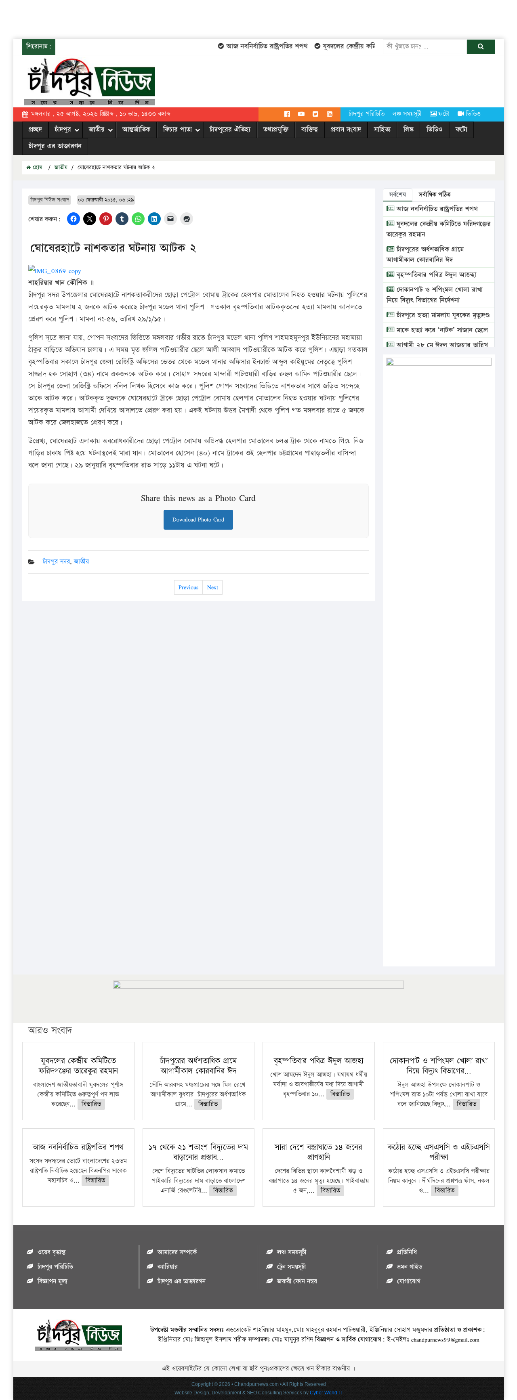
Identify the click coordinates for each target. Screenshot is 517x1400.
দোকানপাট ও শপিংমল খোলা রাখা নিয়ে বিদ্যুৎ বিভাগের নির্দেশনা (435, 295)
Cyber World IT (326, 1393)
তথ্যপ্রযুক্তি (275, 129)
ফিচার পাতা (177, 129)
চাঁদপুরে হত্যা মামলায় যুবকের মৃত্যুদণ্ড (442, 315)
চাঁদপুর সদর (56, 561)
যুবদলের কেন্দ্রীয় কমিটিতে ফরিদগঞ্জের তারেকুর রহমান (379, 46)
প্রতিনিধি (407, 1252)
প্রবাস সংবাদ (346, 129)
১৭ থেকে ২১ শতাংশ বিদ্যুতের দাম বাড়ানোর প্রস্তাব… (198, 1152)
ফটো (444, 114)
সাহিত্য (382, 129)
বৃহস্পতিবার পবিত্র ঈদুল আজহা (435, 275)
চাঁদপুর (63, 129)
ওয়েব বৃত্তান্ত (51, 1252)
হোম (36, 167)
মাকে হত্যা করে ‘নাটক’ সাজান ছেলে (441, 330)
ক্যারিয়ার (168, 1267)
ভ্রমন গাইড (409, 1267)
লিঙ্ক (409, 129)
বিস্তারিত (91, 1104)
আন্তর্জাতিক (136, 129)
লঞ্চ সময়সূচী (407, 114)
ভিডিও (473, 114)
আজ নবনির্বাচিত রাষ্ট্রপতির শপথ (255, 46)
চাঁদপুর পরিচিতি (367, 114)
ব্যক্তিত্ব (309, 129)
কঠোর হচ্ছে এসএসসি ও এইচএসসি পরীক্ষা (439, 1152)
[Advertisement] (147, 18)
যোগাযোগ (408, 1281)
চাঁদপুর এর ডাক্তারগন (55, 146)
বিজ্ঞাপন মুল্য (52, 1281)
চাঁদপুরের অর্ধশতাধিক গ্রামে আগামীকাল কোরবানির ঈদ (425, 255)
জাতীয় (97, 129)
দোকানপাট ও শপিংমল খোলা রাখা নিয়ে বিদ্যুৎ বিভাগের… (439, 1066)
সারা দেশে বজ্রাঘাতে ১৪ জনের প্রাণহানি (318, 1152)
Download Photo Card (198, 519)
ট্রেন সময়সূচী (291, 1267)
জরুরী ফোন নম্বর (297, 1281)
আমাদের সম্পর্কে (177, 1252)
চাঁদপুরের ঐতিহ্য (230, 129)
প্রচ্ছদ (35, 129)
